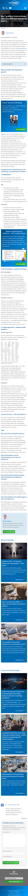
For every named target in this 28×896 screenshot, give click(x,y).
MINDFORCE (3, 28)
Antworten (24, 818)
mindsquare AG (16, 895)
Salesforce (4, 134)
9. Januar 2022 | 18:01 (14, 805)
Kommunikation (22, 48)
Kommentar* (6, 832)
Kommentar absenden (11, 863)
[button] (14, 64)
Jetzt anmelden (20, 264)
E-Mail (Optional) (7, 856)
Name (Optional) (7, 851)
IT (6, 28)
